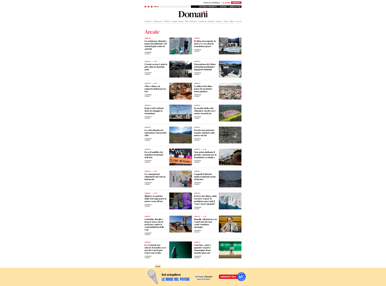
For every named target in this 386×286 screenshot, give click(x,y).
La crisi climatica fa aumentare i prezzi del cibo (155, 133)
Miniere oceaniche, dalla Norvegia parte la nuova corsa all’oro (155, 199)
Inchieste (148, 21)
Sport (226, 21)
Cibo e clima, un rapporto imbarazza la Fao (155, 89)
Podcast (223, 7)
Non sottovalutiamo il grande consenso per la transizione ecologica (205, 155)
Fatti (186, 21)
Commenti (157, 21)
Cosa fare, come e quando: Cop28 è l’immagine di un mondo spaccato (202, 249)
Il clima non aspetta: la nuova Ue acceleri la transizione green (205, 44)
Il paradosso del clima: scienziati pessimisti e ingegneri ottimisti (205, 67)
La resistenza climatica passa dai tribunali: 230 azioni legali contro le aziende (156, 45)
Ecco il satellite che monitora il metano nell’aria (154, 155)
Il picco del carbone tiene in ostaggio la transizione (154, 111)
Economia (202, 21)
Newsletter (235, 7)
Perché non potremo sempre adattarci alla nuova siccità (204, 133)
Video (232, 21)
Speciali (238, 21)
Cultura (218, 21)
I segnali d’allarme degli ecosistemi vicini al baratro (204, 177)
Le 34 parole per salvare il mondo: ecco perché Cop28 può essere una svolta (155, 249)
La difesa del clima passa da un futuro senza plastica (203, 89)
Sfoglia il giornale (211, 3)
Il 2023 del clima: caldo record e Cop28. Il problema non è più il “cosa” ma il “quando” (205, 200)
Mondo (180, 21)
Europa (174, 21)
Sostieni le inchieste (208, 7)
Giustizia (211, 21)
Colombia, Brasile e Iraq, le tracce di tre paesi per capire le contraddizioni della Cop (154, 224)
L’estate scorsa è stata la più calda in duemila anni (156, 67)
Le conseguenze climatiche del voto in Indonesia (155, 177)
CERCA (156, 7)
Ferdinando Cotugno (197, 50)
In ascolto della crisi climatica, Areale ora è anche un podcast (205, 111)
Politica (167, 21)
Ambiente (193, 21)
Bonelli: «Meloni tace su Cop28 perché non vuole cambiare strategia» (205, 223)
